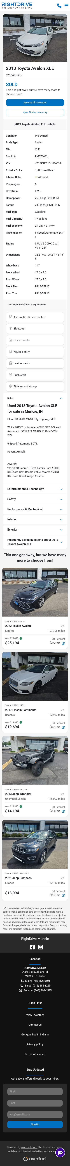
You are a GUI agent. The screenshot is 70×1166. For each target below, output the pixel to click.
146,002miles (56, 798)
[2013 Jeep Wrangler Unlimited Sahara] (35, 760)
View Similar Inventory (35, 112)
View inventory (35, 1015)
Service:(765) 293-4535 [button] (38, 990)
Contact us (35, 1024)
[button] (59, 5)
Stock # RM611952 (15, 705)
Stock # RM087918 (15, 621)
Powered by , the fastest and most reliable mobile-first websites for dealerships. (35, 1149)
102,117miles (56, 883)
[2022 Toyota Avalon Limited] (35, 592)
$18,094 (12, 893)
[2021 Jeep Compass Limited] (35, 844)
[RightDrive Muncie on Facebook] (31, 947)
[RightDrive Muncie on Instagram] (39, 947)
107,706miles (56, 630)
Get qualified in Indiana (35, 1034)
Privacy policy (35, 1044)
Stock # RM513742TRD (17, 873)
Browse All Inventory (35, 102)
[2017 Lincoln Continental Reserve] (35, 676)
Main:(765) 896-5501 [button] (37, 980)
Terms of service (35, 1054)
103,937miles (56, 714)
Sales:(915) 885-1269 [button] (37, 985)
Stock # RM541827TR (16, 789)
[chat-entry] (60, 1152)
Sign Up (35, 1124)
